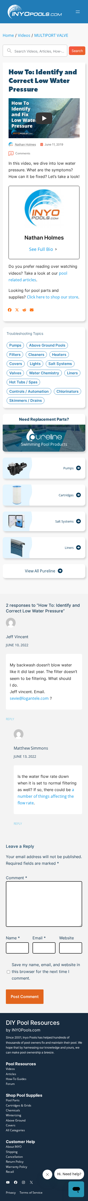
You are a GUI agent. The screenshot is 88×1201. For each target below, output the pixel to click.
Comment (16, 877)
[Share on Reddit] (24, 310)
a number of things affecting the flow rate (46, 796)
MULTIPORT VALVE (51, 35)
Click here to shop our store (52, 297)
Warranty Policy (16, 1167)
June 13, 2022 (25, 756)
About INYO (14, 1147)
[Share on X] (17, 310)
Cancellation (14, 1157)
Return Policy (14, 1162)
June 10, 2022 (17, 645)
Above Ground (15, 1120)
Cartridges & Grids (18, 1105)
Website (66, 937)
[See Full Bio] (56, 249)
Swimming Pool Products (44, 444)
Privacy (11, 1192)
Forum (10, 1084)
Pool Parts (13, 1100)
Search (77, 51)
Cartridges (66, 495)
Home (8, 35)
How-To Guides (16, 1079)
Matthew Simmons (31, 748)
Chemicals (13, 1110)
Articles (11, 1074)
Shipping (12, 1152)
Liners (69, 547)
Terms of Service (31, 1192)
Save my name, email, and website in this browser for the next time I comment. (46, 971)
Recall (10, 1172)
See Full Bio (41, 249)
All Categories (15, 1130)
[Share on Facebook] (10, 310)
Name (13, 937)
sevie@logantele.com (29, 698)
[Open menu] (78, 12)
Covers (10, 1125)
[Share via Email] (32, 310)
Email (39, 937)
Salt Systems (64, 521)
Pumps (68, 468)
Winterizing (13, 1115)
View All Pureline (40, 571)
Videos (24, 35)
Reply (10, 719)
